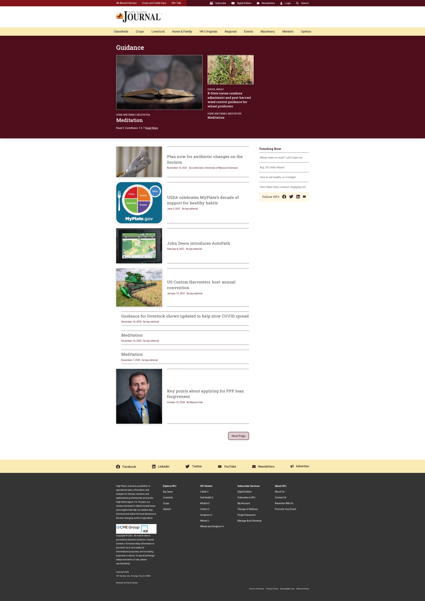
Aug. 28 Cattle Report (272, 167)
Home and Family (126, 114)
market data (142, 535)
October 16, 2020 (176, 402)
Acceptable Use (287, 589)
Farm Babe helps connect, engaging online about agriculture (284, 187)
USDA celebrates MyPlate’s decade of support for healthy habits (203, 200)
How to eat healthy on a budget (278, 177)
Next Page (238, 436)
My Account (244, 503)
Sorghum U (206, 515)
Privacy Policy (272, 589)
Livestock (158, 31)
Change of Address (248, 509)
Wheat (220, 89)
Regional (230, 31)
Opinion (306, 31)
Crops (140, 31)
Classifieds (121, 31)
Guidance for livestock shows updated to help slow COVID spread (185, 316)
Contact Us (280, 497)
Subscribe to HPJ (246, 497)
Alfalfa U (205, 503)
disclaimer (125, 563)
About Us (280, 491)
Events (248, 31)
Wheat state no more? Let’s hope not (281, 157)
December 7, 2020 (130, 360)
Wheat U (204, 520)
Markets (288, 31)
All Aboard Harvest (126, 2)
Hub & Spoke (132, 583)
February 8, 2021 (175, 249)
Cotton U (204, 509)
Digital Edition (245, 491)
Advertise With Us (284, 503)
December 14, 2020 (131, 340)
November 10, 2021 (177, 167)
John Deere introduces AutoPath (198, 243)
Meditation (143, 114)
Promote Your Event (285, 509)
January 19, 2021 (176, 293)
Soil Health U (206, 497)
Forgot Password (246, 515)
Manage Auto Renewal (249, 520)
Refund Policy (303, 589)
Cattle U (204, 491)
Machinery (268, 31)
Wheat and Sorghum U (212, 526)
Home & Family (182, 31)
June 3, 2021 (173, 208)
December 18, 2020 (131, 321)
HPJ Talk (176, 2)
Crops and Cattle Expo (154, 2)
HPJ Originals (208, 31)
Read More (151, 128)
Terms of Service (256, 589)
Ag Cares (168, 491)
